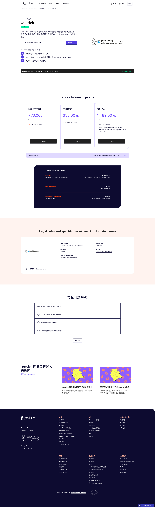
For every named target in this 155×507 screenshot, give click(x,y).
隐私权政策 (92, 477)
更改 (124, 155)
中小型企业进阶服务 (95, 428)
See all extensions (126, 71)
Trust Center (124, 464)
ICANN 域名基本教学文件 (96, 469)
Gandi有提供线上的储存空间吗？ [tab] (51, 331)
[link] (22, 428)
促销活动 (66, 3)
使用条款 (91, 461)
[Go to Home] (28, 3)
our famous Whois (78, 492)
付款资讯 (91, 472)
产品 (50, 3)
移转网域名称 (63, 461)
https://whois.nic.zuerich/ (104, 251)
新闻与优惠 (123, 469)
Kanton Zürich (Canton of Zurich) (71, 245)
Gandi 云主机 (63, 469)
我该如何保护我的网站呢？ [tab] (49, 322)
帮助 (123, 3)
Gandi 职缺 (123, 472)
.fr (52, 71)
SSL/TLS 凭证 (63, 472)
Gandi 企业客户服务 (95, 420)
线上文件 (122, 425)
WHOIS (91, 436)
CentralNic (99, 245)
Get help (77, 340)
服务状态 (122, 422)
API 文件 (122, 428)
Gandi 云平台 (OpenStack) (67, 436)
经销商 (91, 422)
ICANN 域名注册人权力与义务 (97, 467)
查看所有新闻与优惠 (27, 374)
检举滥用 (91, 458)
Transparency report (95, 483)
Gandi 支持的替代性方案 (127, 461)
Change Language (26, 448)
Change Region (25, 446)
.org (47, 71)
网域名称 (61, 420)
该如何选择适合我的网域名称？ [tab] (51, 314)
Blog (114, 3)
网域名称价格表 (63, 422)
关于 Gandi (123, 458)
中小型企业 (92, 425)
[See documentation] (52, 175)
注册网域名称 (63, 458)
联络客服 (122, 420)
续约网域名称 (63, 464)
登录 (129, 3)
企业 (57, 3)
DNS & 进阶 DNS (64, 444)
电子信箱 (61, 439)
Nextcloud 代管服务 (65, 430)
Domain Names (33, 8)
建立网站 (42, 3)
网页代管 (61, 425)
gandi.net (24, 8)
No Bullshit (123, 467)
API (90, 433)
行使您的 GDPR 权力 (95, 480)
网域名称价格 (42, 8)
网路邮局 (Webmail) (95, 430)
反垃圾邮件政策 (93, 475)
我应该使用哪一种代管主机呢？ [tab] (51, 306)
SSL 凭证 (61, 441)
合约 (90, 464)
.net (57, 71)
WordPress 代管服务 (65, 428)
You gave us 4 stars (27, 430)
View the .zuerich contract (69, 258)
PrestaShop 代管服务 (65, 433)
